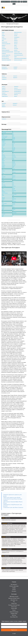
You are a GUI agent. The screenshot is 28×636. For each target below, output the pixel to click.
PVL (14, 601)
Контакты (14, 591)
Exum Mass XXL (14, 616)
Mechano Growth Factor (14, 598)
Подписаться (14, 630)
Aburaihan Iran (14, 600)
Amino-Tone (14, 606)
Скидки (14, 587)
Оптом (13, 589)
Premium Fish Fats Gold (14, 605)
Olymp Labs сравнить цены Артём (12, 497)
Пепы (14, 3)
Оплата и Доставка (14, 586)
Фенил (13, 610)
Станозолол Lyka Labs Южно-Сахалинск (13, 507)
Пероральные (14, 1)
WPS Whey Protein (14, 596)
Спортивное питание (5, 1)
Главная (14, 581)
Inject (19, 1)
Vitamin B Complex (14, 611)
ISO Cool (14, 615)
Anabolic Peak (14, 613)
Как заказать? (14, 584)
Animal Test (14, 603)
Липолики (25, 1)
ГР (21, 1)
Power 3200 (14, 608)
